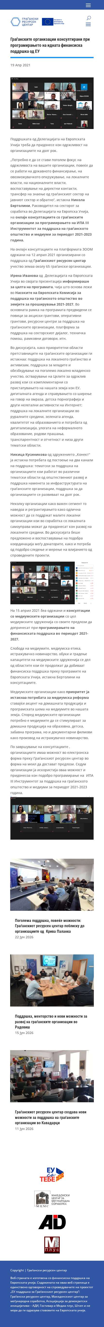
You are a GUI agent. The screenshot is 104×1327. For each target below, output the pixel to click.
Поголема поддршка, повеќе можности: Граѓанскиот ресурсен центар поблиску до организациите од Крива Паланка (49, 926)
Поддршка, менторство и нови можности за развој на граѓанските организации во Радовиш (51, 1021)
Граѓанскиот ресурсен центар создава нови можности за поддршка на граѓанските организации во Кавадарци (50, 1117)
